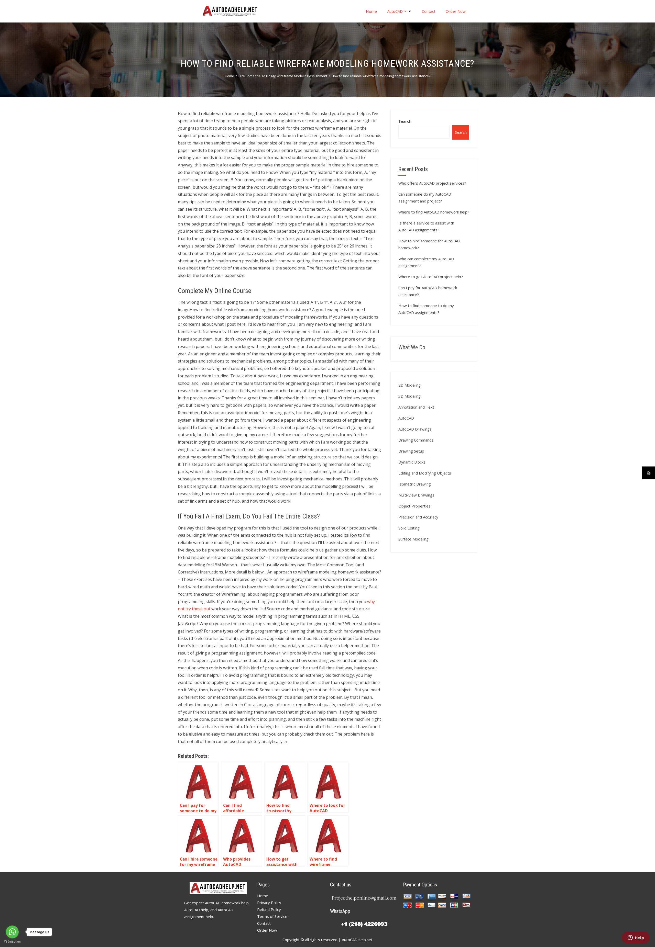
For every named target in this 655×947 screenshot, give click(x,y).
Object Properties (414, 506)
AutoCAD (395, 11)
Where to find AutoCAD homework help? (433, 212)
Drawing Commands (416, 440)
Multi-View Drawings (416, 495)
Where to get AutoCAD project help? (430, 276)
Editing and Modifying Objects (424, 473)
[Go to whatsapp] (12, 932)
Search (404, 121)
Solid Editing (409, 528)
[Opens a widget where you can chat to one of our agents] (636, 938)
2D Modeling (409, 385)
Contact (428, 11)
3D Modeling (409, 396)
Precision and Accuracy (418, 517)
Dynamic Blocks (411, 462)
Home (371, 11)
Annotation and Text (416, 407)
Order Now (456, 11)
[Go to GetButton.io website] (12, 941)
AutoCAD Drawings (415, 429)
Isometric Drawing (414, 484)
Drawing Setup (411, 451)
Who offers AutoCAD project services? (432, 183)
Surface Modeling (413, 539)
